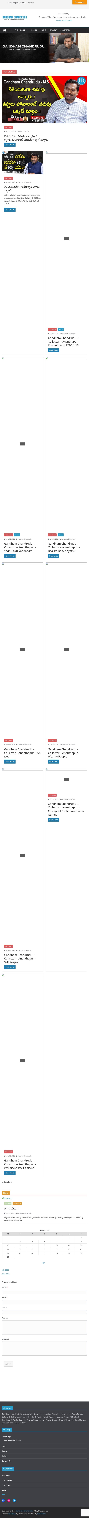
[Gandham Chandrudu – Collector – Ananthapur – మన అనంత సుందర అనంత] (22, 1061)
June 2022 (6, 1274)
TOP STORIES (17, 1203)
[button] (26, 30)
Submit (8, 1364)
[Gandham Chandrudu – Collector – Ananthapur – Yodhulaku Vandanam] (22, 444)
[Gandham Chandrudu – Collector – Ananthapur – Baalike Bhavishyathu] (66, 444)
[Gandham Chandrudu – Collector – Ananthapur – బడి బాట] (22, 649)
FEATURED (8, 1203)
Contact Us (65, 30)
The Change (20, 30)
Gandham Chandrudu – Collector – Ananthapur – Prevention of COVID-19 (64, 341)
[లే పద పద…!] (44, 1198)
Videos (61, 329)
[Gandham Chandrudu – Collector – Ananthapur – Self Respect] (22, 855)
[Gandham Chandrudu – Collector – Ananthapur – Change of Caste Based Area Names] (66, 779)
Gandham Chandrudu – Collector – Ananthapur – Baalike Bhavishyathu (64, 547)
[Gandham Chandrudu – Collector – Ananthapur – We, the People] (66, 649)
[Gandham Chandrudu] (4, 30)
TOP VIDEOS (8, 127)
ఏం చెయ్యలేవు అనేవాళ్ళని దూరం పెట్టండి (22, 188)
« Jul (43, 1263)
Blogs (34, 30)
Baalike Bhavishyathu (12, 1440)
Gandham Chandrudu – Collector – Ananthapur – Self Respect (20, 958)
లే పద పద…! (11, 1208)
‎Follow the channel (63, 20)
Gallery (53, 30)
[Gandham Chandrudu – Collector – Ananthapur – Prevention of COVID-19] (66, 238)
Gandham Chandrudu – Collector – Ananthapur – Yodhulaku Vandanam (20, 547)
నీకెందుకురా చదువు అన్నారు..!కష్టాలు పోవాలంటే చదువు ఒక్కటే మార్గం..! (26, 137)
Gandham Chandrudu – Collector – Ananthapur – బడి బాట (22, 752)
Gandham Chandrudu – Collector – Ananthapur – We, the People (64, 752)
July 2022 (5, 1270)
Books (43, 30)
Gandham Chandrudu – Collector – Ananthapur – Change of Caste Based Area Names (66, 809)
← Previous (7, 1182)
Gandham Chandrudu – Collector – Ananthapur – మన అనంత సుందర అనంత (20, 1164)
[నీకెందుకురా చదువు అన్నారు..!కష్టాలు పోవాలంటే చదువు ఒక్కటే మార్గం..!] (44, 99)
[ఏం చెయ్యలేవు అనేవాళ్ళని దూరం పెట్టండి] (22, 162)
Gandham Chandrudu (24, 131)
